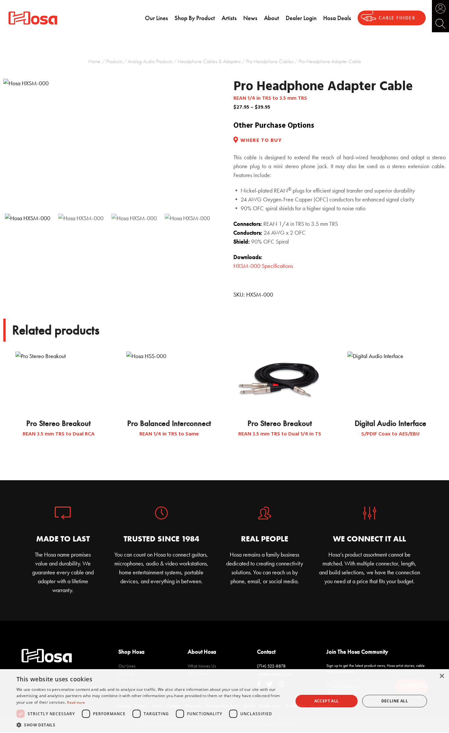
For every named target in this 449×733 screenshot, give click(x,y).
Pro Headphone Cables (269, 61)
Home (94, 61)
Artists (229, 18)
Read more (76, 702)
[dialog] (224, 701)
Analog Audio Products (150, 61)
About (271, 18)
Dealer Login (301, 18)
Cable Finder (397, 17)
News (250, 18)
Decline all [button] (394, 701)
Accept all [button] (326, 701)
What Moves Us (202, 666)
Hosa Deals (337, 18)
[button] (150, 724)
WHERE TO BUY (261, 141)
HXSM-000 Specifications (263, 266)
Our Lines (156, 18)
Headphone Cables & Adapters (208, 61)
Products (114, 61)
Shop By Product (195, 18)
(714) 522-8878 (271, 666)
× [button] (441, 676)
